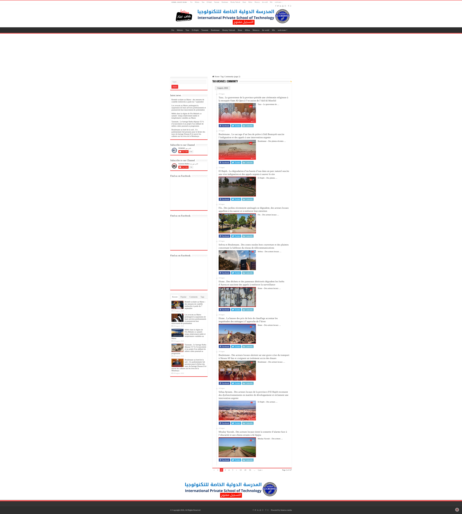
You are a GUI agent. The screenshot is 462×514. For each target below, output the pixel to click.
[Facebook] (275, 5)
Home (216, 77)
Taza (203, 2)
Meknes (197, 2)
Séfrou (250, 2)
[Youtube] (283, 5)
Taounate (216, 2)
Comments (193, 297)
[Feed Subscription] (291, 82)
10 (241, 470)
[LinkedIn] (280, 5)
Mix (271, 2)
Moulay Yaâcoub (235, 2)
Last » (260, 470)
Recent (174, 297)
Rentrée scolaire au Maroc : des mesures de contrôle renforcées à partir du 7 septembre (187, 101)
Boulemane (225, 2)
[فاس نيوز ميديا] (184, 15)
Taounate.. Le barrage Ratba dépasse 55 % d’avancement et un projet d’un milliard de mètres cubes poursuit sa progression (187, 124)
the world (265, 2)
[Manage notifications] (457, 510)
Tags (202, 297)
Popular (183, 297)
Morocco (257, 2)
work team (278, 2)
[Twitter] (278, 5)
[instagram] (285, 5)
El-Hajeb (209, 2)
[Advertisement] (231, 53)
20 (245, 470)
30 (250, 470)
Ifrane (244, 2)
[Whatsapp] (291, 5)
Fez (191, 2)
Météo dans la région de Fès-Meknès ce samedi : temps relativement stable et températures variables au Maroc (186, 116)
